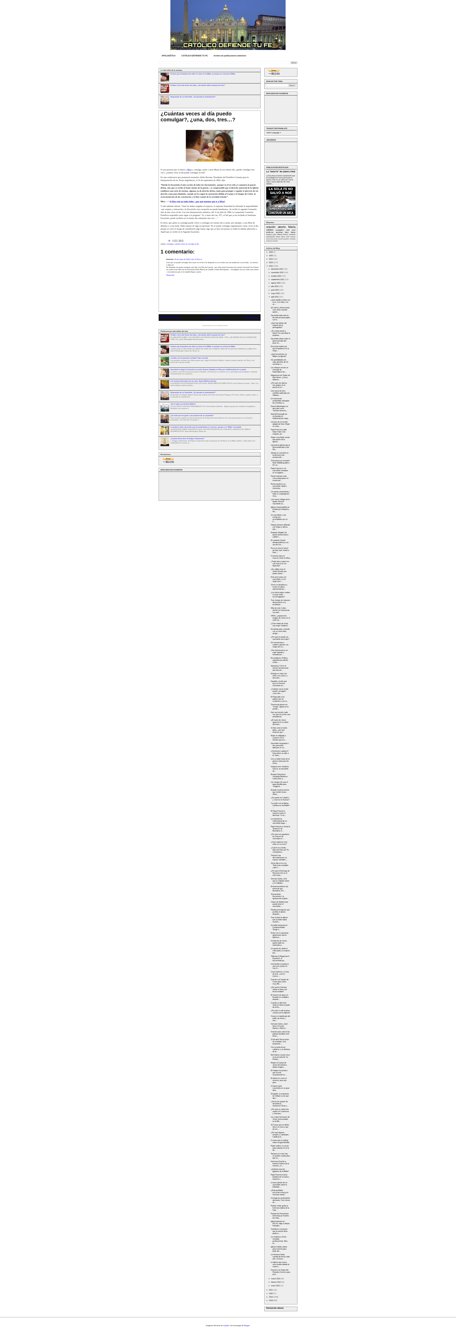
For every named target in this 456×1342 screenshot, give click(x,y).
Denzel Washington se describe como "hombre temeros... (279, 408)
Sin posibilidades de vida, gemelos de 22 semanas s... (279, 362)
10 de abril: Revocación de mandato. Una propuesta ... (280, 1041)
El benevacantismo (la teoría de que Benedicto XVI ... (279, 888)
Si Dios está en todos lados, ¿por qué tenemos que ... (279, 730)
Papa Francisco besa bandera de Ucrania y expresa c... (280, 1177)
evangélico (280, 230)
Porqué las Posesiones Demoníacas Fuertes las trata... (280, 1216)
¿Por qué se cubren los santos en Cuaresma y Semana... (280, 1111)
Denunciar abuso (275, 1308)
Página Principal (212, 317)
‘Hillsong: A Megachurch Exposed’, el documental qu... (280, 958)
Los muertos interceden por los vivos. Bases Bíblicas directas (193, 381)
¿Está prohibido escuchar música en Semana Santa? (279, 1192)
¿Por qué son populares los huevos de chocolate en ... (280, 836)
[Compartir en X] (178, 241)
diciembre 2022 (277, 269)
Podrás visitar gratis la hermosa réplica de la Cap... (280, 1208)
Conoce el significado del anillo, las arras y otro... (280, 1018)
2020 (271, 1293)
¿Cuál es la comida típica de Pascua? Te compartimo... (280, 850)
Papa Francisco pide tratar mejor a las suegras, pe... (279, 432)
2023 (271, 262)
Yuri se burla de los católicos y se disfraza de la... (280, 1049)
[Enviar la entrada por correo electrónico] (169, 241)
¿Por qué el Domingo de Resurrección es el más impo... (280, 873)
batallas (292, 237)
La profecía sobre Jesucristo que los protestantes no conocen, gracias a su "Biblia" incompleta (205, 427)
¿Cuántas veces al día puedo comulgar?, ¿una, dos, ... (279, 691)
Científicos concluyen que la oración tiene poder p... (279, 1231)
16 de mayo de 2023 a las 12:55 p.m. (188, 259)
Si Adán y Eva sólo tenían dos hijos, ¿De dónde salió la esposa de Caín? (197, 85)
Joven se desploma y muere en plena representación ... (279, 587)
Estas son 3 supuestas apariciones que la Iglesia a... (280, 935)
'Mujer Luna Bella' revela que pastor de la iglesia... (280, 439)
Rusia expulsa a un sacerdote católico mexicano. (279, 486)
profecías (269, 232)
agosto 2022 (276, 283)
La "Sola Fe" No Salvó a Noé (280, 171)
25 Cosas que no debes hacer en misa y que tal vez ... (280, 1127)
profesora (269, 241)
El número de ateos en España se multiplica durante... (280, 997)
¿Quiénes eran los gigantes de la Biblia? (280, 1170)
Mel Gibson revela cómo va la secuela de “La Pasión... (280, 1057)
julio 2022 (275, 286)
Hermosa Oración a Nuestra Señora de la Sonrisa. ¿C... (280, 1163)
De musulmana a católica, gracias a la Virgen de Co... (279, 644)
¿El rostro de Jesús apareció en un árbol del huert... (279, 722)
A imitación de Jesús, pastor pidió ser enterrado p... (279, 943)
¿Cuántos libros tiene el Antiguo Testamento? (187, 438)
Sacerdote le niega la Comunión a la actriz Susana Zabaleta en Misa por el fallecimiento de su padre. (208, 369)
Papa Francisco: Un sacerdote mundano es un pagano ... (279, 470)
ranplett (226, 1325)
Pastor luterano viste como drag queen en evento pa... (279, 478)
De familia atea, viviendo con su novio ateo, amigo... (280, 631)
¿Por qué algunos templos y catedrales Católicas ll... (280, 1134)
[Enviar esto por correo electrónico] (173, 241)
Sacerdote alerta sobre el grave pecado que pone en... (280, 341)
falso (287, 232)
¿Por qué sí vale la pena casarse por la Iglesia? (280, 1012)
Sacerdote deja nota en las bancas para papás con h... (280, 317)
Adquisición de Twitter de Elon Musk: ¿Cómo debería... (280, 377)
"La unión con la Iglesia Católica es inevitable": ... (280, 805)
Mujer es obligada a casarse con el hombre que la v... (278, 738)
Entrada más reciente (170, 317)
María (291, 226)
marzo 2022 (276, 1279)
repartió (275, 241)
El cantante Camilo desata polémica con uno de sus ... (280, 542)
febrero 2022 (276, 1282)
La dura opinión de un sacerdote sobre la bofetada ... (279, 1185)
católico (269, 230)
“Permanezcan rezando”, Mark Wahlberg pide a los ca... (280, 463)
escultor (280, 239)
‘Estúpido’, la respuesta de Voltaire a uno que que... (280, 1096)
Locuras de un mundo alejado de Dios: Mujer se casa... (280, 424)
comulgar (169, 244)
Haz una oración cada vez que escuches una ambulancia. (280, 714)
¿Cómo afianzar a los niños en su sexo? (279, 843)
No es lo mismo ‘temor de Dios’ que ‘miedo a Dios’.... (280, 550)
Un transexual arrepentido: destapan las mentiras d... (280, 401)
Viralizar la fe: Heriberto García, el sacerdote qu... (280, 769)
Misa (189, 169)
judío (274, 234)
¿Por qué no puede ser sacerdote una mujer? (280, 638)
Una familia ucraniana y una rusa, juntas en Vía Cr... (280, 966)
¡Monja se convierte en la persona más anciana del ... (279, 455)
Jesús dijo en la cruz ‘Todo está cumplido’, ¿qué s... (280, 865)
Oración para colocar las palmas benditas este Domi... (280, 1034)
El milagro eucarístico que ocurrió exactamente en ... (279, 1072)
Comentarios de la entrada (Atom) (215, 325)
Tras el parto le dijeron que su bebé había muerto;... (279, 919)
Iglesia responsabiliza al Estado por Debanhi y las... (280, 509)
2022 (271, 266)
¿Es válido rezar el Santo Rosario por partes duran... (279, 571)
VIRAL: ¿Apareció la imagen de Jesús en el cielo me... (280, 618)
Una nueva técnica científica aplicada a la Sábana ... (280, 393)
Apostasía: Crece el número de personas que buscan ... (280, 668)
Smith (288, 237)
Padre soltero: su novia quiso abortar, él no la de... (280, 1148)
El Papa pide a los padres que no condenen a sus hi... (279, 699)
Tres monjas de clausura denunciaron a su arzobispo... (280, 602)
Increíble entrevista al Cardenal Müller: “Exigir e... (279, 927)
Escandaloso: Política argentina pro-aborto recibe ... (279, 660)
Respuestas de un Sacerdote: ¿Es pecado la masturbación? (193, 97)
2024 (271, 259)
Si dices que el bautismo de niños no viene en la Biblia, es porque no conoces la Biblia (202, 74)
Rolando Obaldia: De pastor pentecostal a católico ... (279, 534)
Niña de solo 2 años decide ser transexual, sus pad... (280, 610)
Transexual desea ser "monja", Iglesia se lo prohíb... (280, 707)
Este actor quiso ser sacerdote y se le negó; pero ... (278, 579)
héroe (278, 237)
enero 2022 (275, 1286)
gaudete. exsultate (289, 239)
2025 (271, 256)
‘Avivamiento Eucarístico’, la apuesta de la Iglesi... (280, 896)
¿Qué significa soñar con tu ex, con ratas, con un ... (280, 302)
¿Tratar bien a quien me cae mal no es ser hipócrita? (280, 563)
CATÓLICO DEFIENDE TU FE (194, 56)
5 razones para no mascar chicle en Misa (280, 557)
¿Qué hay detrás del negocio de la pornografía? (279, 325)
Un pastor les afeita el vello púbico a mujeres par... (280, 950)
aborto (282, 226)
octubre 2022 (276, 276)
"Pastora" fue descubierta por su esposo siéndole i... (279, 857)
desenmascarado (272, 239)
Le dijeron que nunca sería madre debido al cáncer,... (280, 1264)
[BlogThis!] (175, 241)
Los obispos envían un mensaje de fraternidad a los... (279, 369)
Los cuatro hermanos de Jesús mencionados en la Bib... (280, 1119)
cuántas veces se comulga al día (186, 244)
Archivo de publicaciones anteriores (230, 56)
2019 (271, 1297)
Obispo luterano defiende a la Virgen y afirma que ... (280, 527)
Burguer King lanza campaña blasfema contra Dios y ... (279, 776)
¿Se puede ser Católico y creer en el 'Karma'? (280, 799)
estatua (269, 234)
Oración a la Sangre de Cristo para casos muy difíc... (280, 981)
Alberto (280, 234)
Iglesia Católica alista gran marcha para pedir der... (279, 1249)
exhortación (270, 237)
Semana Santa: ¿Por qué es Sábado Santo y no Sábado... (280, 881)
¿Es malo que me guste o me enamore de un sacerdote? (192, 415)
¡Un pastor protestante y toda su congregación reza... (280, 494)
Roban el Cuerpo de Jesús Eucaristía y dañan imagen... (279, 1065)
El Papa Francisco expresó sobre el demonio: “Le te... (278, 813)
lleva (283, 237)
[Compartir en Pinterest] (182, 241)
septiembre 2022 (278, 279)
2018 (271, 1300)
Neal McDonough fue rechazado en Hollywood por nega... (280, 416)
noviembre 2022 (277, 272)
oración (270, 226)
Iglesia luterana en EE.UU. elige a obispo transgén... (280, 1223)
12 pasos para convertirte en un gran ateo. (280, 1088)
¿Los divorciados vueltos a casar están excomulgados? (280, 594)
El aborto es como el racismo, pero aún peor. (279, 1080)
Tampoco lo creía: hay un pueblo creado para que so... (280, 1156)
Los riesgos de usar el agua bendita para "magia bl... (279, 784)
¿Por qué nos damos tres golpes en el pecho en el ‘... (279, 385)
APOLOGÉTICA (169, 56)
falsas (293, 232)
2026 (271, 252)
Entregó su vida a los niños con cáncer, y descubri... (279, 675)
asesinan (279, 232)
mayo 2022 (275, 293)
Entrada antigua (252, 317)
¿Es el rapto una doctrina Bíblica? (183, 404)
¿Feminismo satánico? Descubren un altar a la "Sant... (280, 753)
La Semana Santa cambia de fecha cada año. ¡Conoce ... (280, 1256)
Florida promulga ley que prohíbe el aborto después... (280, 912)
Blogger (247, 1325)
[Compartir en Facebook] (180, 241)
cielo (288, 230)
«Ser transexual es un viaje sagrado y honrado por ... (279, 652)
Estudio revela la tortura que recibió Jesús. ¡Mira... (280, 792)
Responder (170, 275)
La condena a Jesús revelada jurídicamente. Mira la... (279, 1240)
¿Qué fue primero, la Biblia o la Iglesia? (279, 355)
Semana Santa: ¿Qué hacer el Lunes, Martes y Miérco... (279, 1026)
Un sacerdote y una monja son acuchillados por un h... (279, 518)
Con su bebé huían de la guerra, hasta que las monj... (280, 761)
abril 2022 (275, 297)
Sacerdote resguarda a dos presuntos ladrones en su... (279, 745)
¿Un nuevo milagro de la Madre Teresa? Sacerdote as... (280, 501)
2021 (271, 1290)
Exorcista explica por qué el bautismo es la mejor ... (280, 348)
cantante (292, 234)
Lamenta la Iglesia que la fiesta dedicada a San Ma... (280, 447)
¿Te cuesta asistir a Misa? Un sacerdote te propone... (280, 333)
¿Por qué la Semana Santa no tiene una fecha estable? (279, 989)
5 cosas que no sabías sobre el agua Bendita (280, 1141)
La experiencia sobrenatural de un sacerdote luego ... (279, 821)
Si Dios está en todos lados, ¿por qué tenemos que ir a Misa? (197, 201)
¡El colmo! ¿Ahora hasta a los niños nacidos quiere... (280, 310)
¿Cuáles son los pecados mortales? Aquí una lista (189, 358)
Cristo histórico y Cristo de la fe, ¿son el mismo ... (280, 974)
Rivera (285, 234)
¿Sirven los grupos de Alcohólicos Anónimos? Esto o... (279, 1103)
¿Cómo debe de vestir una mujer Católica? (279, 624)
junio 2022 (275, 290)
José (293, 230)
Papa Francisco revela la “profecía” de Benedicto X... (280, 828)
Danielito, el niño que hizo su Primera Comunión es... (279, 683)
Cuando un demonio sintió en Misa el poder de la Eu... (280, 1005)
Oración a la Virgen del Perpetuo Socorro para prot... (280, 1272)
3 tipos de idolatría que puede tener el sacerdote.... (279, 904)
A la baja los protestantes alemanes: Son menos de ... (280, 1200)
